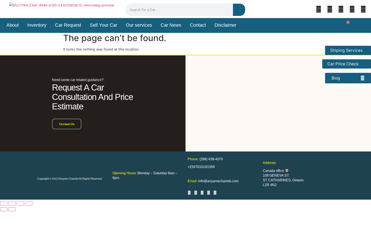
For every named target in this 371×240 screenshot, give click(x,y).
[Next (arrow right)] (12, 209)
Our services (139, 25)
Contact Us (67, 124)
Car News (171, 25)
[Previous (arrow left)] (3, 209)
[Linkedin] (318, 9)
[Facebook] (329, 9)
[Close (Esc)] (28, 203)
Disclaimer (225, 25)
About (12, 25)
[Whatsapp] (363, 9)
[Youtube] (352, 9)
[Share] (20, 203)
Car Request (68, 25)
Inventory (36, 25)
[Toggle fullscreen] (12, 203)
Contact (198, 25)
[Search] (239, 10)
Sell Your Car (103, 25)
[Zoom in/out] (3, 203)
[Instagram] (341, 9)
